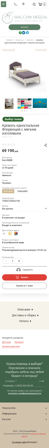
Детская (6, 342)
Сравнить (27, 269)
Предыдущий (8, 49)
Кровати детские (11, 346)
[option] (24, 75)
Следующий (41, 49)
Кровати (19, 342)
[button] (22, 110)
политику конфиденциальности (24, 393)
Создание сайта (19, 442)
